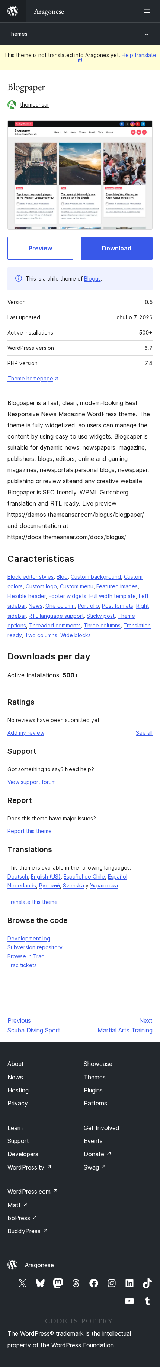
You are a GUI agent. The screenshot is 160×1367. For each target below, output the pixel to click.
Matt (17, 1205)
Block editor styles (30, 576)
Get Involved (101, 1128)
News (35, 605)
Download (116, 248)
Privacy (17, 1103)
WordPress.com (32, 1191)
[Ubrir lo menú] (148, 11)
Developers (22, 1154)
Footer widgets (67, 596)
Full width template (112, 596)
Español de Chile (84, 876)
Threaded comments (55, 625)
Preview (40, 248)
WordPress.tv (29, 1167)
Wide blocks (75, 635)
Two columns (41, 635)
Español (117, 876)
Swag (95, 1167)
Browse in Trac (25, 956)
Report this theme (29, 831)
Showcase (98, 1063)
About (15, 1063)
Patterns (95, 1103)
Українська (104, 885)
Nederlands (21, 885)
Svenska (73, 885)
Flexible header (26, 596)
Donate (98, 1154)
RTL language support (56, 616)
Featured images (117, 586)
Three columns (102, 625)
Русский (49, 885)
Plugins (93, 1090)
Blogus (92, 278)
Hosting (18, 1090)
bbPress (22, 1218)
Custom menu (76, 586)
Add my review (25, 733)
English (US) (46, 876)
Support (18, 1141)
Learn (15, 1128)
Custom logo (41, 586)
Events (93, 1141)
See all (144, 733)
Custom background (96, 576)
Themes (17, 34)
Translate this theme (32, 902)
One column (60, 605)
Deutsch (17, 876)
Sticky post (101, 616)
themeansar (34, 104)
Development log (28, 938)
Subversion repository (35, 947)
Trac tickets (22, 965)
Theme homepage (30, 378)
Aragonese (39, 1265)
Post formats (117, 605)
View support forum (31, 782)
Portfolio (88, 605)
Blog (62, 576)
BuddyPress (27, 1231)
